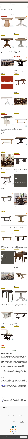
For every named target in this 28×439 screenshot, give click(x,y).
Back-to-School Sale (3, 33)
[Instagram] (12, 429)
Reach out (2, 260)
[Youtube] (15, 429)
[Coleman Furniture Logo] (12, 4)
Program (21, 421)
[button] (24, 4)
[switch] (11, 14)
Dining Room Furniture (3, 9)
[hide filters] (2, 14)
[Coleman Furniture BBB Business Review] (14, 427)
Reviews (21, 423)
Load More (14, 350)
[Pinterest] (17, 429)
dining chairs (3, 385)
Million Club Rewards (22, 422)
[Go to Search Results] (26, 6)
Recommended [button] (22, 14)
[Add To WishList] (13, 17)
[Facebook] (10, 429)
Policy (20, 420)
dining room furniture (14, 394)
